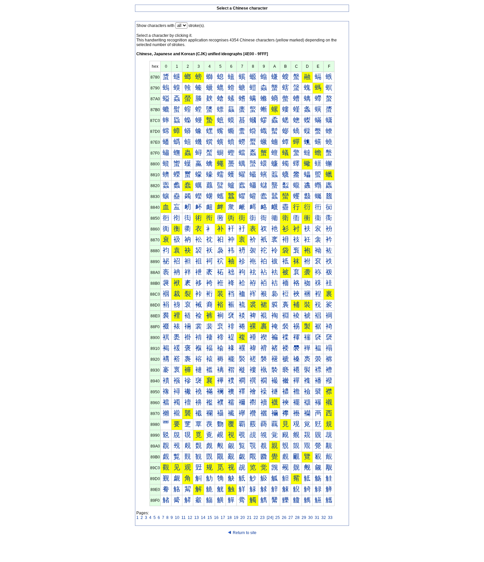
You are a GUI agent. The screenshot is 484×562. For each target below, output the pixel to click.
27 (290, 517)
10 (177, 517)
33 (330, 517)
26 (284, 517)
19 (236, 517)
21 (249, 517)
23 (262, 517)
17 (223, 517)
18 (229, 517)
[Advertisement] (242, 549)
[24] (270, 517)
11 (183, 517)
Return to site (244, 532)
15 (209, 517)
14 (203, 517)
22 (256, 517)
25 (277, 517)
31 (317, 517)
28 (297, 517)
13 (196, 517)
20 (242, 517)
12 (190, 517)
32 (323, 517)
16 (216, 517)
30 (310, 517)
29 (304, 517)
